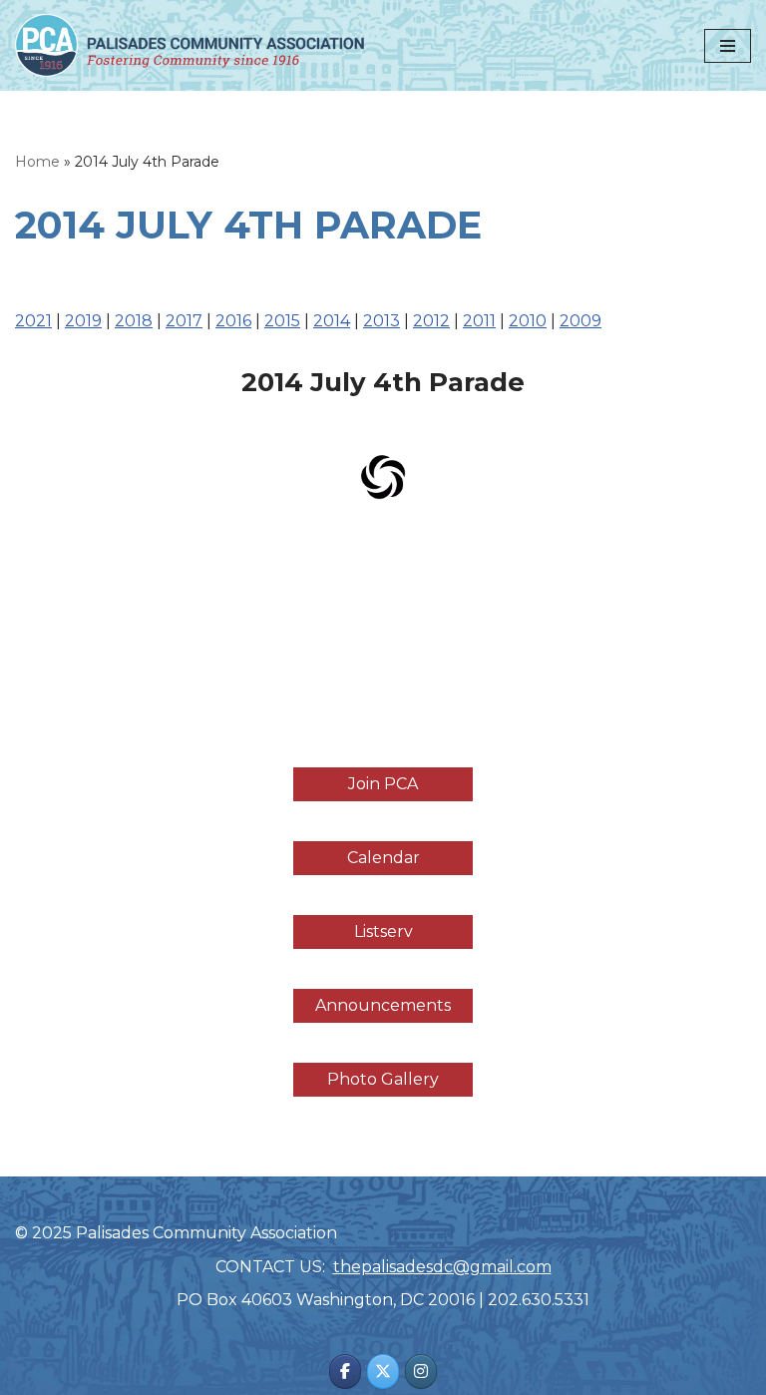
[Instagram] (421, 1371)
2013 (381, 320)
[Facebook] (345, 1371)
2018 (134, 320)
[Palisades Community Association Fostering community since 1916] (189, 45)
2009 (580, 320)
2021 (33, 320)
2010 (528, 320)
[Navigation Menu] (727, 46)
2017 (184, 320)
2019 (83, 320)
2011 (479, 320)
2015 (282, 320)
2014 (331, 320)
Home (37, 162)
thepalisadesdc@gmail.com (442, 1266)
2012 (431, 320)
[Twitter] (383, 1371)
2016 (233, 320)
